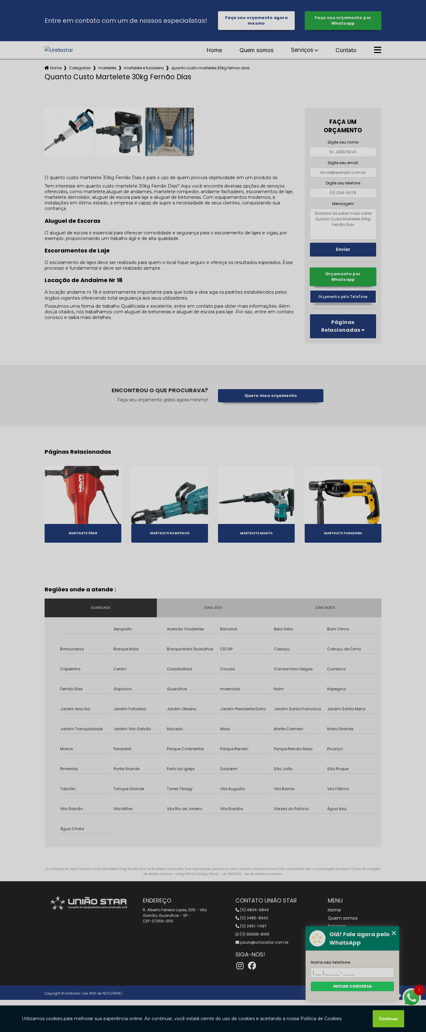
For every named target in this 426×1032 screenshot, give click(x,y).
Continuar (388, 1018)
